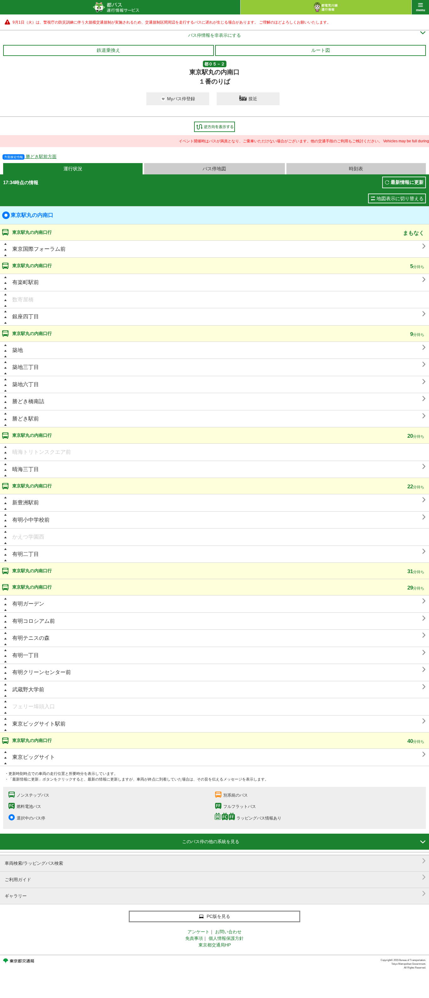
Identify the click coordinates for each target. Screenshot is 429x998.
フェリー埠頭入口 (33, 707)
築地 (17, 350)
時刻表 (356, 168)
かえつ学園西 (28, 537)
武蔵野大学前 (28, 690)
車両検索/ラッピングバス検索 (215, 860)
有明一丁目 (25, 655)
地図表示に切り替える (400, 198)
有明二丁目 (25, 554)
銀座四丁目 (25, 317)
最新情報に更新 (407, 182)
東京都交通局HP (214, 944)
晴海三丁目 (25, 469)
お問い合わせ (228, 931)
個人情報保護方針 (226, 938)
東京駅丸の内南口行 (32, 232)
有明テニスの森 (31, 638)
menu (420, 7)
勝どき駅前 (25, 419)
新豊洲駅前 (25, 503)
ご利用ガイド (215, 877)
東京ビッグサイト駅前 (39, 724)
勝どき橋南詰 (28, 401)
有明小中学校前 (31, 520)
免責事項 (194, 938)
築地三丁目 (25, 367)
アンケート (198, 931)
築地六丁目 (25, 384)
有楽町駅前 (25, 282)
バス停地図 (214, 168)
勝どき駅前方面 (30, 156)
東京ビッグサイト (33, 757)
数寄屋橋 (23, 300)
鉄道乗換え (108, 50)
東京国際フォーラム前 (39, 249)
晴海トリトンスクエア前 (41, 452)
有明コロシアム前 (33, 621)
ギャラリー (215, 893)
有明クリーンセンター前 (41, 672)
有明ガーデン (28, 604)
